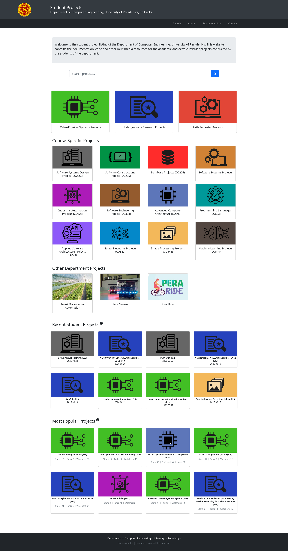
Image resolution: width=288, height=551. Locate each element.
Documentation (212, 23)
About (191, 23)
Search (177, 23)
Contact (232, 23)
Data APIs (141, 543)
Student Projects (101, 9)
